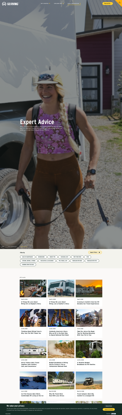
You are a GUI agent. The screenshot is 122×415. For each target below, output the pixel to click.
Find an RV (107, 3)
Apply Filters (93, 252)
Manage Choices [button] (109, 405)
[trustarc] (113, 413)
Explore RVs (58, 3)
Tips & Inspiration (73, 3)
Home (3, 246)
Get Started (44, 3)
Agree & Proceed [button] (109, 409)
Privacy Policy (8, 413)
